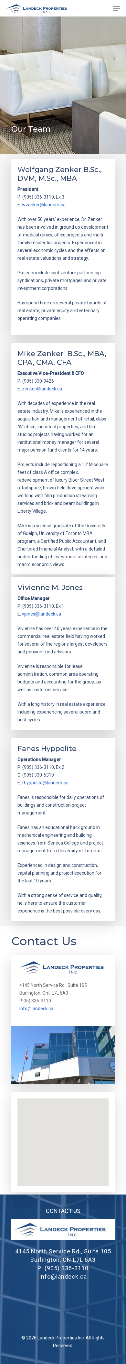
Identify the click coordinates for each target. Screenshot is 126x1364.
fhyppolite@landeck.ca (45, 782)
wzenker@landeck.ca (44, 204)
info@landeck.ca (36, 1008)
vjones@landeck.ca (41, 614)
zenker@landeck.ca (42, 388)
